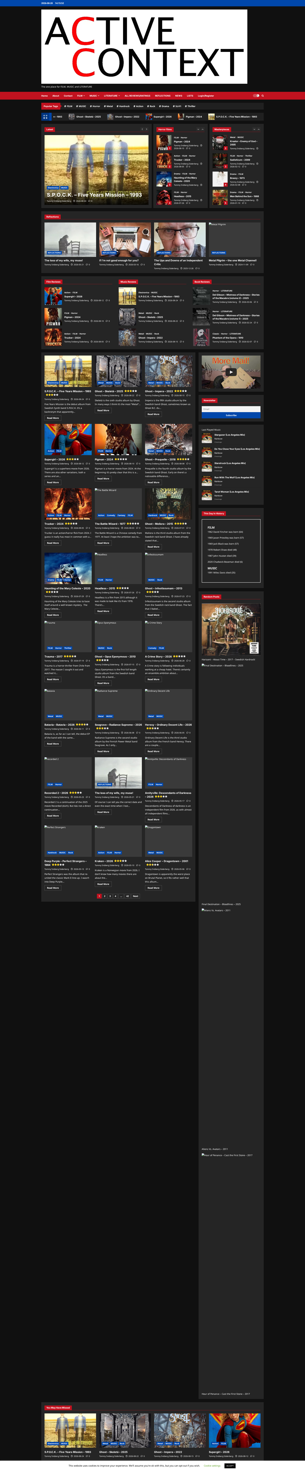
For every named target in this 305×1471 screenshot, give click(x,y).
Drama (165, 106)
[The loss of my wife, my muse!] (70, 239)
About (55, 95)
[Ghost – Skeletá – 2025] (96, 170)
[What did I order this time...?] (231, 372)
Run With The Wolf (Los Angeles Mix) (234, 477)
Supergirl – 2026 (131, 116)
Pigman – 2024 (163, 116)
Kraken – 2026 (104, 861)
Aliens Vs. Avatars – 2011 (215, 1149)
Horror (96, 106)
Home (44, 95)
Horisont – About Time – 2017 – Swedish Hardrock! (228, 659)
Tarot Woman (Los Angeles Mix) (231, 491)
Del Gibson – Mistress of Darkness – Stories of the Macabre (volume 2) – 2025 (201, 296)
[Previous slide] (198, 129)
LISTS (190, 95)
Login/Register (206, 95)
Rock (152, 106)
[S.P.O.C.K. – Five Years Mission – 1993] (70, 1430)
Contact (68, 95)
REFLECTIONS (162, 95)
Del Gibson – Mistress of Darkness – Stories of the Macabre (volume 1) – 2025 (201, 316)
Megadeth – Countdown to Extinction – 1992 (220, 197)
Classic (216, 333)
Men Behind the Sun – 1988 (220, 179)
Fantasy (121, 515)
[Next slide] (203, 129)
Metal (110, 106)
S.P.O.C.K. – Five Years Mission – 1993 (205, 116)
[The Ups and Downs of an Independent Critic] (180, 239)
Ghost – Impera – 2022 (96, 116)
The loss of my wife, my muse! (63, 260)
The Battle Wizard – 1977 (110, 523)
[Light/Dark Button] (256, 95)
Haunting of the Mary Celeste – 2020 (164, 160)
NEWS (178, 95)
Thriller (191, 106)
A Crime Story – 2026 (158, 656)
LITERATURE (111, 95)
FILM (79, 95)
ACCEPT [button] (230, 1465)
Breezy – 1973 (220, 160)
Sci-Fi (178, 106)
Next (135, 896)
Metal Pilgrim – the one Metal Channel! (233, 260)
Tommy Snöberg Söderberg (186, 145)
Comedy (111, 515)
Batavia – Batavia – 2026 (59, 724)
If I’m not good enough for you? (119, 260)
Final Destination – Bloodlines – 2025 (221, 904)
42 (127, 896)
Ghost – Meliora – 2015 (159, 523)
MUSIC (93, 95)
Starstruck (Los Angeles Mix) (230, 463)
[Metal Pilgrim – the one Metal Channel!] (235, 239)
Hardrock (124, 106)
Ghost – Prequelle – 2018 (160, 459)
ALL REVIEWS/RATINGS (137, 95)
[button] (263, 96)
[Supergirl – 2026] (235, 1430)
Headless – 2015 (164, 179)
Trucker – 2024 (164, 142)
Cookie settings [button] (212, 1465)
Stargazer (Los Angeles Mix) (229, 434)
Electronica (144, 292)
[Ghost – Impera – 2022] (180, 1430)
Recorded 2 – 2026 (56, 792)
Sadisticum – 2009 (220, 142)
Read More (54, 418)
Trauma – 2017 (164, 197)
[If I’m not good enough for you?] (125, 239)
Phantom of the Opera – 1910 (201, 337)
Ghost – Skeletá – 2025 (57, 116)
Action (139, 106)
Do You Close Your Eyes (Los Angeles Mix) (237, 449)
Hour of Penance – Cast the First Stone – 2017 (226, 1393)
